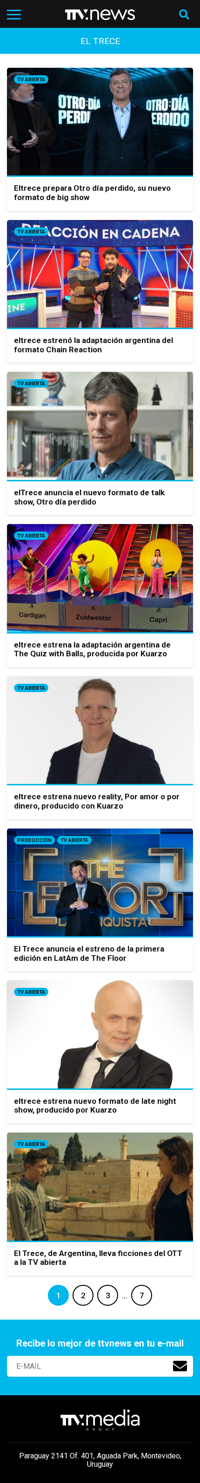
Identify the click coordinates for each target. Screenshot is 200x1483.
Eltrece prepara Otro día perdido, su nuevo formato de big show (92, 192)
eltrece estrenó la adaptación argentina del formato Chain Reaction (93, 345)
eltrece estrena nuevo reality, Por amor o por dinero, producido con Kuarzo (97, 801)
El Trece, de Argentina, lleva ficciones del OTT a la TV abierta (98, 1258)
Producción (34, 840)
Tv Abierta (31, 80)
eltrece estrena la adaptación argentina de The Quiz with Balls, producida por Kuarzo (92, 649)
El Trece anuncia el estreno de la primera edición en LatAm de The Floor (89, 953)
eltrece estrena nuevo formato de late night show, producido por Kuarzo (95, 1105)
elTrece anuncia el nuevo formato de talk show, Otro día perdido (89, 497)
